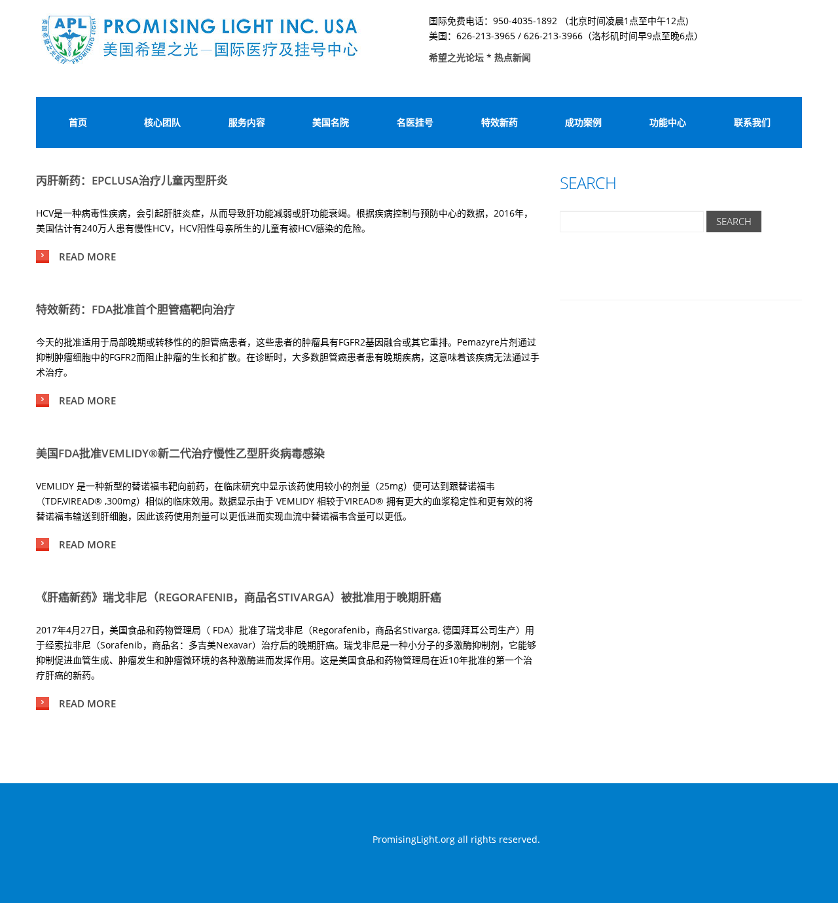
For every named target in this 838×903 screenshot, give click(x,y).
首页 (78, 122)
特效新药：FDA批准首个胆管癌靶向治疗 (135, 309)
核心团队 (162, 122)
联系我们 (752, 122)
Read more (87, 256)
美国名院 (330, 122)
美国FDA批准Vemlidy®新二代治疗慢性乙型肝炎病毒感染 (180, 453)
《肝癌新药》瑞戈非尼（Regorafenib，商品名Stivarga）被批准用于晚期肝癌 (238, 597)
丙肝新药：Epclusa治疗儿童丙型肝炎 (132, 180)
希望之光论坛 (457, 57)
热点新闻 (512, 57)
